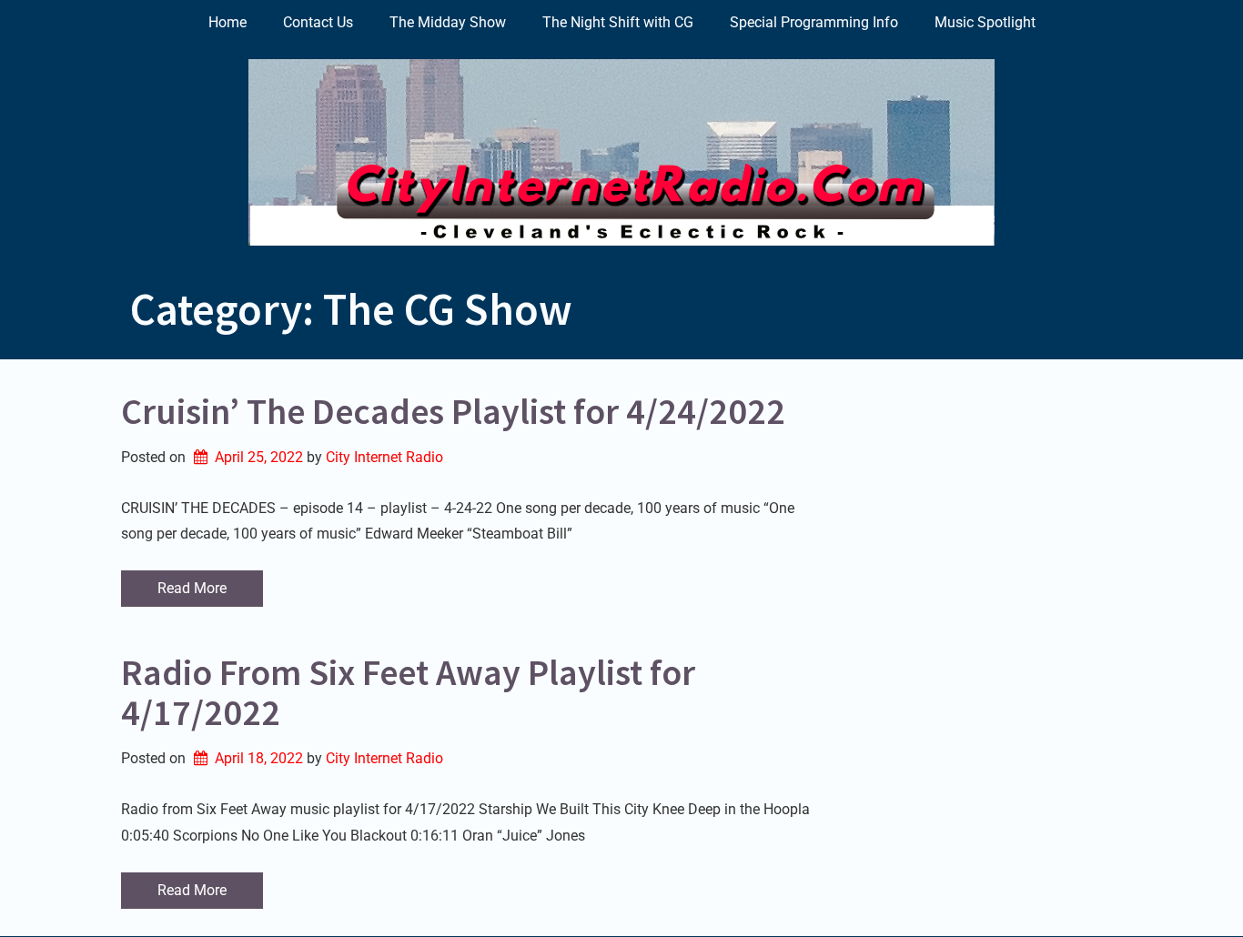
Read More (192, 588)
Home (227, 22)
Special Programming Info (814, 22)
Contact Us (318, 22)
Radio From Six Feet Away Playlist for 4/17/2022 (408, 692)
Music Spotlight (985, 22)
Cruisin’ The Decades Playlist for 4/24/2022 (453, 411)
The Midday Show (447, 22)
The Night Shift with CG (617, 22)
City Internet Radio (384, 457)
